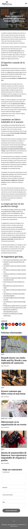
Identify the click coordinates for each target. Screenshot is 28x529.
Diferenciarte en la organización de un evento (13, 423)
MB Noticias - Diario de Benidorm (9, 524)
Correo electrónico (7, 495)
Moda (14, 12)
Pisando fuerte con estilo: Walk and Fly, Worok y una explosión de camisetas (14, 360)
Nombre (5, 487)
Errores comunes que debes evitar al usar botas (13, 392)
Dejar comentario (18, 24)
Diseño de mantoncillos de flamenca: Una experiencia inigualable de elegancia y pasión (14, 457)
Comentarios (5, 472)
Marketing (4, 418)
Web (3, 502)
